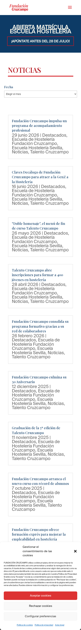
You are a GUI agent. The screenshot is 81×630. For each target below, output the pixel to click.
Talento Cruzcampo (49, 151)
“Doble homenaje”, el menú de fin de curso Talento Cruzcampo (38, 225)
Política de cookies (25, 625)
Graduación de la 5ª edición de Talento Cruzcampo (36, 430)
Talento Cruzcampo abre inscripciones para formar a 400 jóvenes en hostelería (37, 275)
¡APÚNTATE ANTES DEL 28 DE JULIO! (40, 41)
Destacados (54, 135)
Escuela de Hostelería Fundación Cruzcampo (34, 141)
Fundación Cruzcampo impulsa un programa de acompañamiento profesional (39, 126)
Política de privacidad (44, 625)
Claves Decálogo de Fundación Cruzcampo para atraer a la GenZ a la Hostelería (40, 177)
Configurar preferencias (40, 616)
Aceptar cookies (40, 595)
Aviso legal (59, 625)
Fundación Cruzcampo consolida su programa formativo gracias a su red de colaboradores (40, 326)
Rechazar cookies (40, 605)
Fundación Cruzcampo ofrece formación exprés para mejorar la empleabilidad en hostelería (39, 534)
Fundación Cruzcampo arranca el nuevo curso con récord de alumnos (40, 481)
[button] (75, 551)
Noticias (20, 151)
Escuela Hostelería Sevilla (37, 147)
